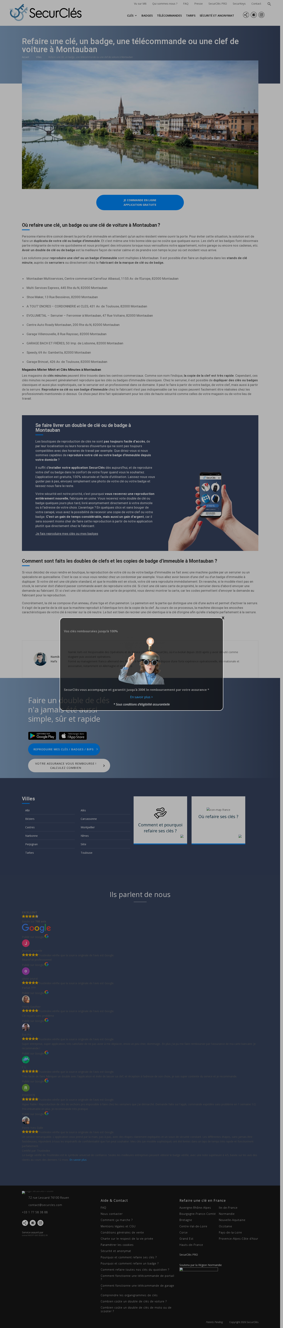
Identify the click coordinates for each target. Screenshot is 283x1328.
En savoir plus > (141, 697)
